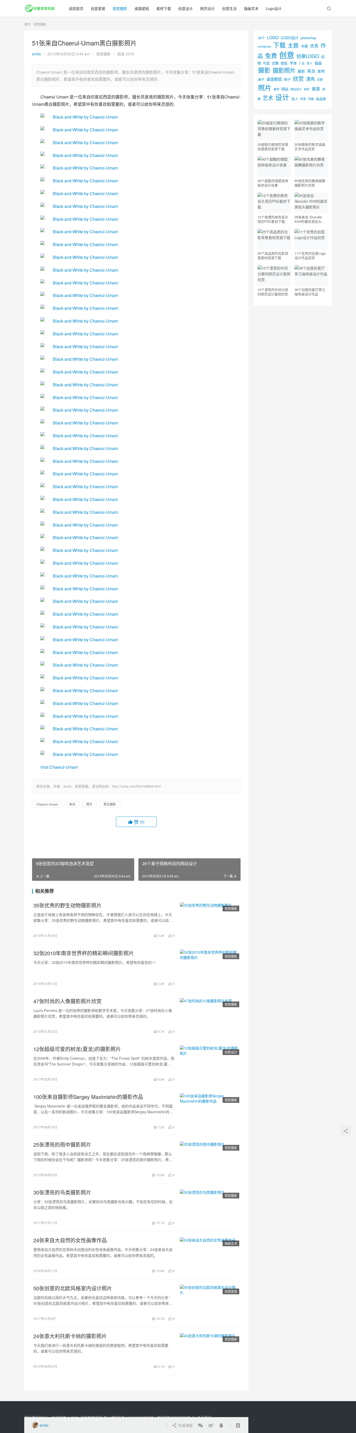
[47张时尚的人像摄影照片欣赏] (209, 1016)
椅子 (287, 79)
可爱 (266, 63)
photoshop (308, 37)
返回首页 (76, 8)
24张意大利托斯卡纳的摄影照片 (70, 1336)
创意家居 (98, 8)
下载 (279, 44)
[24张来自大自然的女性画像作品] (209, 1255)
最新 (301, 71)
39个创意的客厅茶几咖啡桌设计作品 (309, 291)
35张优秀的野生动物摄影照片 (67, 905)
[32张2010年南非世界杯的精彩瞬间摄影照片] (209, 968)
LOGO (273, 37)
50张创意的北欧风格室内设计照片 (72, 1288)
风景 (303, 99)
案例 (321, 71)
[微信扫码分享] (200, 1425)
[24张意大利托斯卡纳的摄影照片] (209, 1351)
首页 (27, 24)
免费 (271, 55)
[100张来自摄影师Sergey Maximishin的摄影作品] (209, 1111)
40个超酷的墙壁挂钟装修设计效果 (272, 182)
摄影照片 (284, 70)
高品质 (321, 98)
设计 (282, 97)
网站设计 (296, 89)
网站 (284, 88)
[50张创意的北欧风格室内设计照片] (209, 1303)
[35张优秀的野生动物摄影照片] (209, 920)
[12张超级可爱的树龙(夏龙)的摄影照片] (209, 1063)
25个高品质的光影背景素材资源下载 (272, 255)
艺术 (268, 98)
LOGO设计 (289, 37)
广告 (302, 63)
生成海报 (185, 1425)
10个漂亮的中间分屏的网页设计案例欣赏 (272, 291)
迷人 (294, 98)
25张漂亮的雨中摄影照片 (62, 1144)
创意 (286, 54)
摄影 (264, 69)
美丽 (316, 88)
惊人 (309, 63)
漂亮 (310, 78)
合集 (275, 63)
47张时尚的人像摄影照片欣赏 (67, 1001)
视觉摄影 (120, 8)
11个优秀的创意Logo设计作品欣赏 (310, 255)
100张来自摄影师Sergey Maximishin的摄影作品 (88, 1096)
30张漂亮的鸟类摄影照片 (62, 1192)
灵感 (320, 79)
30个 (261, 37)
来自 (72, 804)
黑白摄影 (109, 804)
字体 (293, 63)
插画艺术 (251, 8)
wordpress (264, 46)
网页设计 (207, 8)
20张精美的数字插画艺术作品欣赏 (309, 146)
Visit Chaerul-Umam (59, 767)
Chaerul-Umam (47, 804)
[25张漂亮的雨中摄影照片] (209, 1159)
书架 (304, 46)
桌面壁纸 (141, 8)
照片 (89, 804)
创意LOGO (307, 56)
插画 (318, 63)
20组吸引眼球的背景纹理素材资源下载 (272, 146)
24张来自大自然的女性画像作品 (70, 1240)
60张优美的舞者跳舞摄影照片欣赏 (309, 182)
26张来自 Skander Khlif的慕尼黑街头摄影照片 (309, 219)
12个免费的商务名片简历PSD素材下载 (272, 219)
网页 (307, 89)
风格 (311, 99)
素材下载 (163, 8)
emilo (36, 53)
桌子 (261, 79)
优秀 (314, 46)
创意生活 (229, 8)
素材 (276, 89)
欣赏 (298, 78)
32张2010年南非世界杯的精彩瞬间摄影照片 (83, 953)
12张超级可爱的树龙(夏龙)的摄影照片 (77, 1049)
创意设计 (185, 8)
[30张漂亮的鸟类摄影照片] (209, 1207)
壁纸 (284, 63)
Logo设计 (273, 8)
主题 (293, 45)
